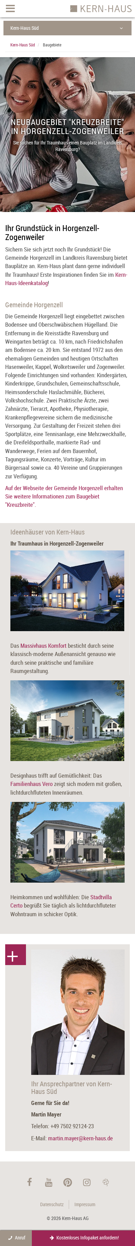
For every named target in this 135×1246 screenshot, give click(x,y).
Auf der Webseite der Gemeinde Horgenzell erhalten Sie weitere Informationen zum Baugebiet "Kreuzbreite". (64, 496)
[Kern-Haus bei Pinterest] (67, 1182)
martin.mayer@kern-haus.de (80, 1138)
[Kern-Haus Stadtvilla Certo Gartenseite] (67, 842)
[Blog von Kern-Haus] (105, 1182)
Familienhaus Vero (31, 784)
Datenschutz (52, 1204)
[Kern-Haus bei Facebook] (29, 1182)
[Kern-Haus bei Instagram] (86, 1182)
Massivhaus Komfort (43, 645)
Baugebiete (52, 44)
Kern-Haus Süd (24, 28)
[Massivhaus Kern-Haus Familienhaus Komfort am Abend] (67, 590)
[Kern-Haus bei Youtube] (48, 1182)
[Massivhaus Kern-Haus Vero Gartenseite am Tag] (67, 720)
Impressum (84, 1204)
